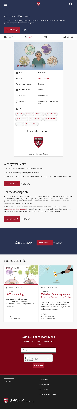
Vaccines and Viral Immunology (17, 209)
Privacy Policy (43, 385)
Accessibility (43, 380)
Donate (9, 381)
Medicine (29, 114)
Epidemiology (35, 119)
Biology (20, 124)
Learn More (11, 30)
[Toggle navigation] (5, 4)
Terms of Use (43, 390)
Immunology (22, 119)
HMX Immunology (15, 294)
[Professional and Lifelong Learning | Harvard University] (38, 4)
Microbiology (31, 124)
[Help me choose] (72, 37)
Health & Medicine (45, 78)
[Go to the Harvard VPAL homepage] (19, 401)
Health (19, 114)
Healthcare (51, 114)
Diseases (39, 114)
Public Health (50, 119)
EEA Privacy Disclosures (47, 394)
